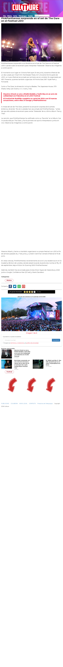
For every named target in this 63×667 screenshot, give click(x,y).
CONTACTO (32, 403)
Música (9, 16)
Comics (30, 16)
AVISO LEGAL (23, 403)
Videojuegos (23, 16)
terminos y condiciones (17, 343)
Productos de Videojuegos (45, 403)
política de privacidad (32, 343)
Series (15, 16)
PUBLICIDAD (5, 403)
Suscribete (56, 340)
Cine (4, 16)
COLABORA (14, 403)
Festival (9, 372)
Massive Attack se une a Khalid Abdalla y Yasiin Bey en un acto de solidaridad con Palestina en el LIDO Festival (22, 353)
